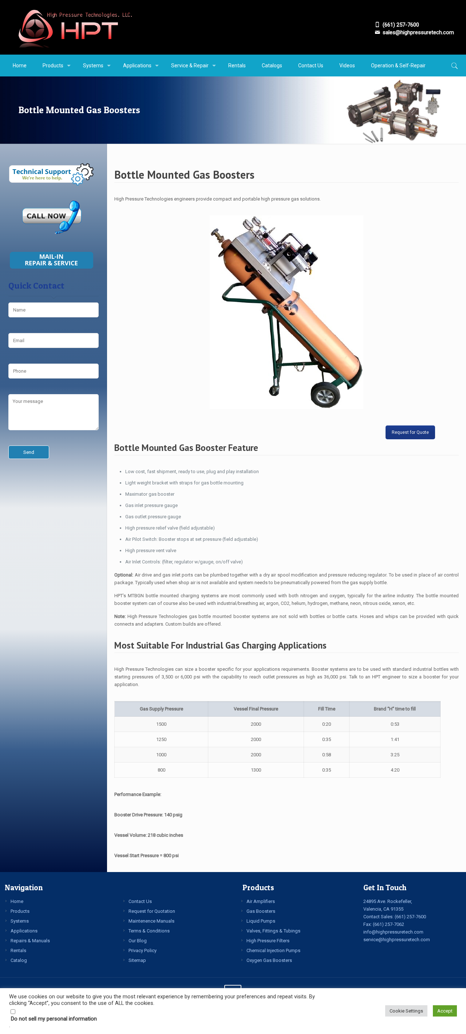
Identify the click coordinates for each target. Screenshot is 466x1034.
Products (20, 911)
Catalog (19, 960)
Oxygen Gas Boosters (269, 960)
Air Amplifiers (260, 901)
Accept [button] (445, 1011)
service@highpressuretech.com (396, 939)
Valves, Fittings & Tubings (273, 931)
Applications (24, 931)
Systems (20, 921)
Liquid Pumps (260, 921)
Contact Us (140, 901)
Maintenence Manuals (151, 921)
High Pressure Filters (267, 940)
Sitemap (137, 960)
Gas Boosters (260, 911)
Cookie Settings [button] (406, 1011)
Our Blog (138, 940)
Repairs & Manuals (30, 940)
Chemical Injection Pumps (273, 950)
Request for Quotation (152, 911)
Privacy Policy (143, 950)
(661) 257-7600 (410, 916)
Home (17, 901)
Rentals (18, 950)
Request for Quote (410, 432)
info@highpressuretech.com (393, 932)
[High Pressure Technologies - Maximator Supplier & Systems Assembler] (75, 27)
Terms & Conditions (149, 931)
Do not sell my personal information (54, 1018)
